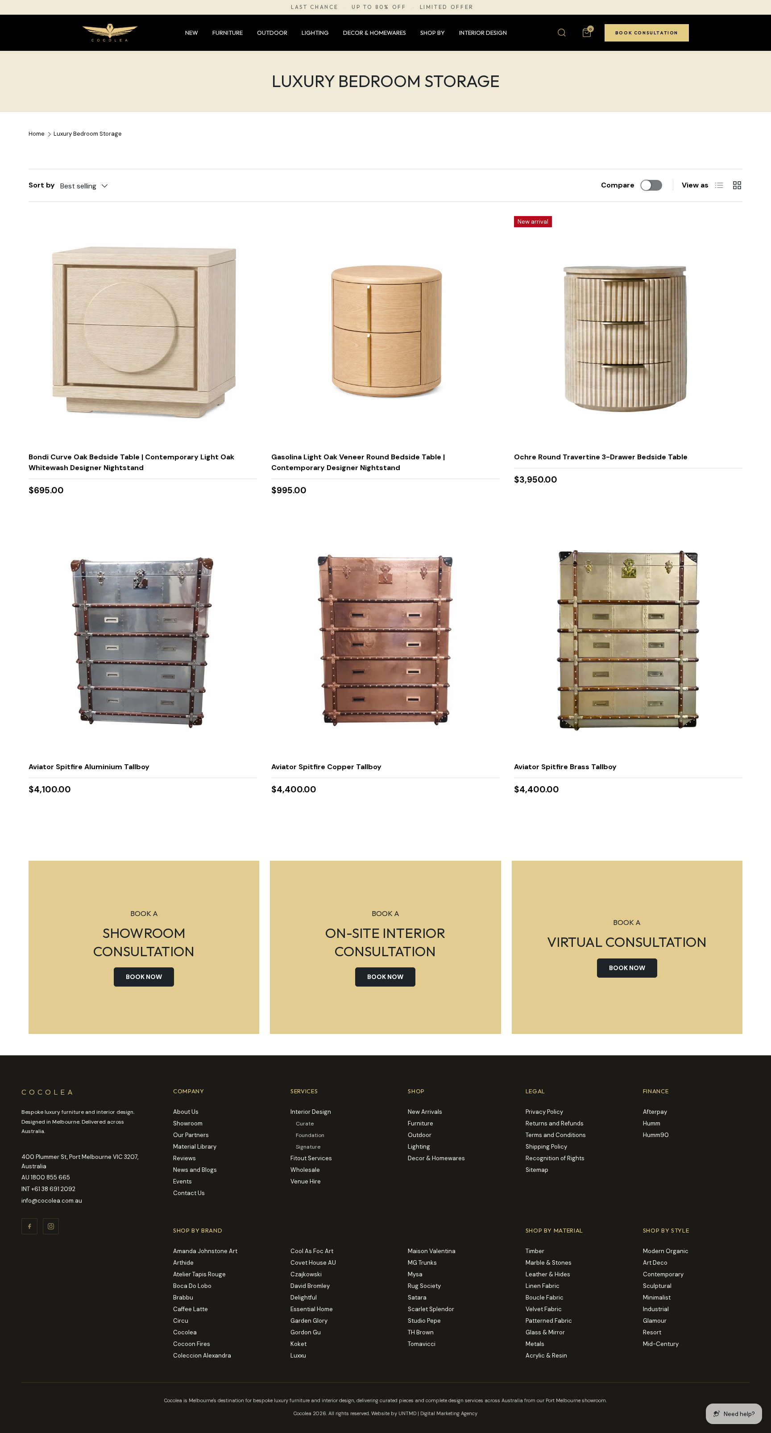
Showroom (188, 1123)
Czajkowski (306, 1274)
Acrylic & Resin (546, 1355)
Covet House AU (313, 1262)
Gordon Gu (305, 1332)
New (191, 32)
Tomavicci (421, 1344)
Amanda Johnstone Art (205, 1251)
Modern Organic (665, 1251)
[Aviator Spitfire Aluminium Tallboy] (143, 640)
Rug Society (424, 1286)
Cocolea (185, 1332)
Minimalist (657, 1297)
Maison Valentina (432, 1251)
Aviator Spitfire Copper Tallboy (326, 766)
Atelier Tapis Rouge (199, 1274)
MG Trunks (422, 1262)
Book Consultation (646, 33)
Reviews (184, 1158)
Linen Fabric (543, 1286)
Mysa (415, 1274)
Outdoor (272, 32)
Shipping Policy (546, 1146)
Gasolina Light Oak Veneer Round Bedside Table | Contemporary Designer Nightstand (358, 462)
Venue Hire (305, 1181)
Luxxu (298, 1355)
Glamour (655, 1321)
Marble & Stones (549, 1262)
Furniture (227, 32)
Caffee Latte (190, 1309)
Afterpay (655, 1112)
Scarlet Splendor (431, 1309)
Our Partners (191, 1135)
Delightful (303, 1297)
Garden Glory (308, 1321)
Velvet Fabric (544, 1309)
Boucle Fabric (545, 1297)
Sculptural (657, 1286)
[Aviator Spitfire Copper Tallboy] (385, 640)
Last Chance (314, 7)
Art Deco (655, 1262)
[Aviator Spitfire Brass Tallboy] (628, 640)
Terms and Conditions (556, 1135)
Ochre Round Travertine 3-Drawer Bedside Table (601, 457)
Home (37, 134)
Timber (535, 1251)
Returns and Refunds (555, 1123)
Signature (308, 1146)
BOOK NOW (144, 977)
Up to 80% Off (379, 7)
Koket (298, 1344)
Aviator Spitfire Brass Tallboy (565, 766)
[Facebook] (29, 1226)
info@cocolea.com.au (51, 1200)
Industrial (656, 1309)
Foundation (310, 1135)
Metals (535, 1344)
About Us (186, 1112)
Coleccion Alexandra (202, 1355)
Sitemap (537, 1170)
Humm (651, 1123)
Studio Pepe (424, 1321)
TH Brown (421, 1332)
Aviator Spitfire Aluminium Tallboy (89, 766)
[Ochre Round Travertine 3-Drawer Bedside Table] (628, 330)
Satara (417, 1297)
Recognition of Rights (555, 1158)
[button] (587, 32)
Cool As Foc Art (311, 1251)
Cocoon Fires (191, 1344)
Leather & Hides (548, 1274)
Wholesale (305, 1170)
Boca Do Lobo (192, 1286)
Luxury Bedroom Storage (88, 134)
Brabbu (183, 1297)
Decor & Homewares (374, 32)
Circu (180, 1321)
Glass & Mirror (545, 1332)
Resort (652, 1332)
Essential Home (311, 1309)
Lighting (315, 32)
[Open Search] (562, 32)
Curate (305, 1123)
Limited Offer (447, 7)
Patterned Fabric (549, 1321)
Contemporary (663, 1274)
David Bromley (310, 1286)
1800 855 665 (50, 1177)
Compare (617, 185)
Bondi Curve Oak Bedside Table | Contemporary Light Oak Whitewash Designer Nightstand (131, 462)
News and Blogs (195, 1170)
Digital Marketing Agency (448, 1413)
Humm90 (656, 1135)
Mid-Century (661, 1344)
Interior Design (483, 32)
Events (182, 1181)
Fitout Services (311, 1158)
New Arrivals (425, 1112)
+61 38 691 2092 (53, 1189)
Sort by (42, 185)
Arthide (183, 1262)
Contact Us (189, 1193)
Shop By (432, 32)
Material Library (194, 1146)
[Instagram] (51, 1226)
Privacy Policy (544, 1112)
